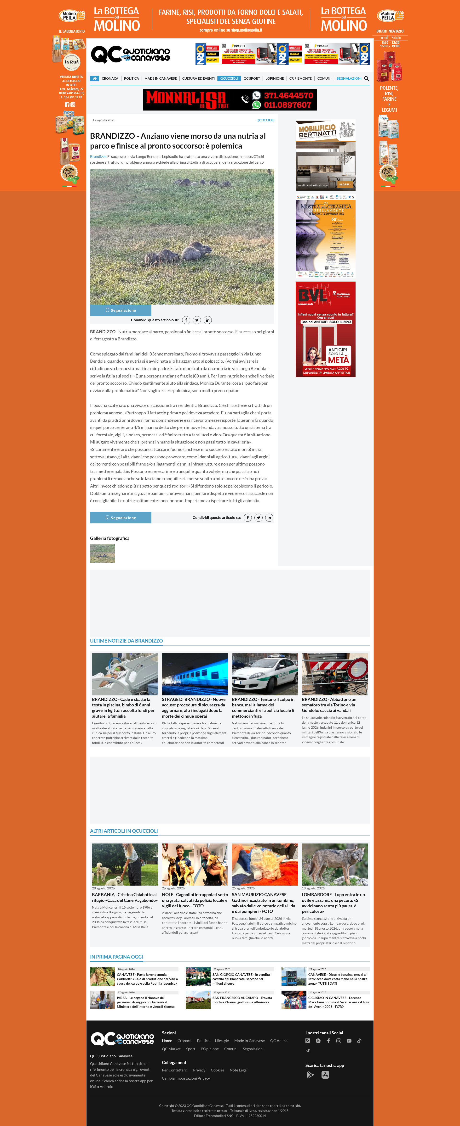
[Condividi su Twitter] (197, 320)
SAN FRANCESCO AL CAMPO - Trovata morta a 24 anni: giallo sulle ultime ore (242, 1000)
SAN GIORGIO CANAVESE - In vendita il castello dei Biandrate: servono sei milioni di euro (242, 978)
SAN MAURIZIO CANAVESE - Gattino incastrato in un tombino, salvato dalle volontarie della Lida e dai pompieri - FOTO (263, 903)
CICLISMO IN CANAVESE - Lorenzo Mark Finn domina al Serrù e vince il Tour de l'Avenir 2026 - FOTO (339, 1002)
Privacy (199, 1070)
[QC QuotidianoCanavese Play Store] (310, 1075)
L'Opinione (274, 78)
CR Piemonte (300, 78)
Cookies (217, 1070)
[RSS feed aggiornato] (307, 1040)
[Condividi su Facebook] (186, 320)
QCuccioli (229, 78)
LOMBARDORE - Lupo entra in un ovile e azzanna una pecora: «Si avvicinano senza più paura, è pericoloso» (333, 903)
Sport (190, 1048)
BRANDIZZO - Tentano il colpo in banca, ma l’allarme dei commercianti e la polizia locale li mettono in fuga (263, 708)
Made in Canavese (160, 78)
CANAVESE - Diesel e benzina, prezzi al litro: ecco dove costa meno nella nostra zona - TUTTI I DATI (337, 978)
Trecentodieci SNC (220, 1116)
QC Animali (279, 1040)
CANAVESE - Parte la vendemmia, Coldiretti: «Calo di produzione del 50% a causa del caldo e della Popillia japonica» (147, 978)
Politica (131, 78)
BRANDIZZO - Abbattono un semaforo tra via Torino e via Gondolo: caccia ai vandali (329, 705)
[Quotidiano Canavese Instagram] (338, 1040)
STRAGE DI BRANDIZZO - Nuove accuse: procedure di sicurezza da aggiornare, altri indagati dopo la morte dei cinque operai (194, 708)
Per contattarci (175, 1070)
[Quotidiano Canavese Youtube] (349, 1040)
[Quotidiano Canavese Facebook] (328, 1040)
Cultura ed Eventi (198, 78)
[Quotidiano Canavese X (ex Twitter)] (318, 1040)
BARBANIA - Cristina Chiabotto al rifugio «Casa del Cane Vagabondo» (125, 897)
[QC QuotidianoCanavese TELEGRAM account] (307, 1050)
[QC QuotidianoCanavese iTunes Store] (325, 1075)
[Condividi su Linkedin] (208, 320)
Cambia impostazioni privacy (186, 1078)
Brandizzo (98, 156)
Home (167, 1040)
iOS (93, 1086)
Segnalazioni (349, 78)
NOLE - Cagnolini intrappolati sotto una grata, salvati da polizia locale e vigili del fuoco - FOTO (195, 900)
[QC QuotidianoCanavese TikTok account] (359, 1040)
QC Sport (252, 78)
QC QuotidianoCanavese (205, 1106)
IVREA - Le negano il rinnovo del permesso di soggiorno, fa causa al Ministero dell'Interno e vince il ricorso (146, 1002)
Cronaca (110, 78)
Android (106, 1086)
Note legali (239, 1070)
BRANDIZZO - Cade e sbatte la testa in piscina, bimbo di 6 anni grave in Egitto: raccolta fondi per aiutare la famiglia (123, 708)
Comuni (324, 78)
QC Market (171, 1048)
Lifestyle (222, 1040)
